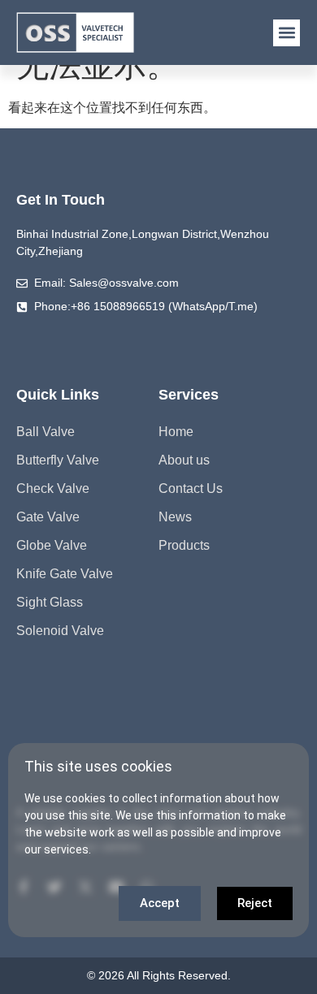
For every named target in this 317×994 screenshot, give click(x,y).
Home (175, 432)
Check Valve (52, 488)
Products (184, 545)
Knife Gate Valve (64, 574)
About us (184, 460)
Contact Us (190, 488)
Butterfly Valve (57, 460)
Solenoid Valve (60, 630)
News (175, 517)
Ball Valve (45, 432)
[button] (286, 33)
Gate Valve (48, 517)
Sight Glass (49, 602)
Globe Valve (51, 545)
